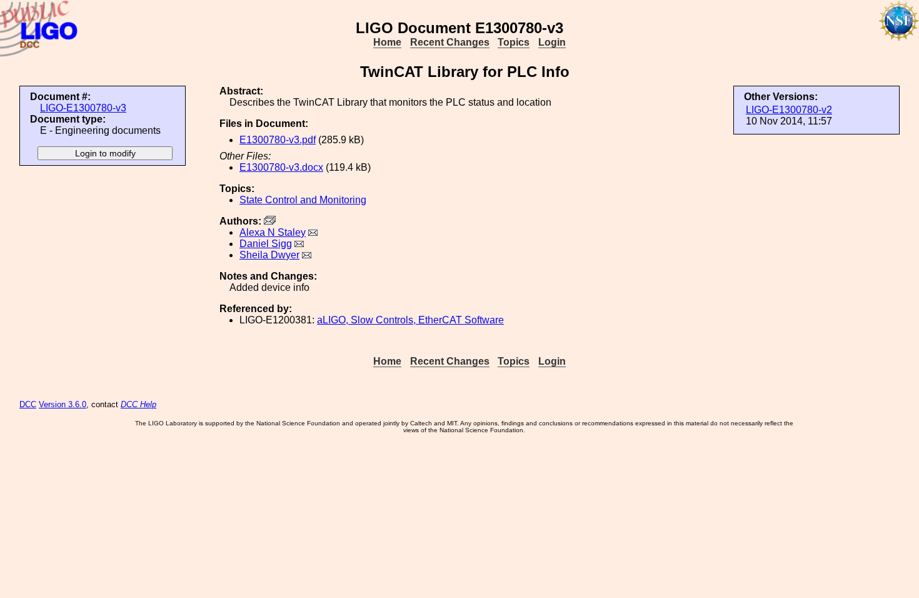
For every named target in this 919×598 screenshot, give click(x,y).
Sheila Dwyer (269, 255)
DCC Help (138, 404)
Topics (514, 42)
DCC (27, 404)
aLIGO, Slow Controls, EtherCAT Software (410, 320)
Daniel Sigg (265, 243)
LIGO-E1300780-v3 (83, 108)
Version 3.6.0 (62, 404)
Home (387, 42)
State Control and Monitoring (302, 200)
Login (552, 42)
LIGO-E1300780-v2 (789, 109)
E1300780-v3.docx (281, 167)
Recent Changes (450, 42)
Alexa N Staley (272, 232)
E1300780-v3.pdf (277, 139)
